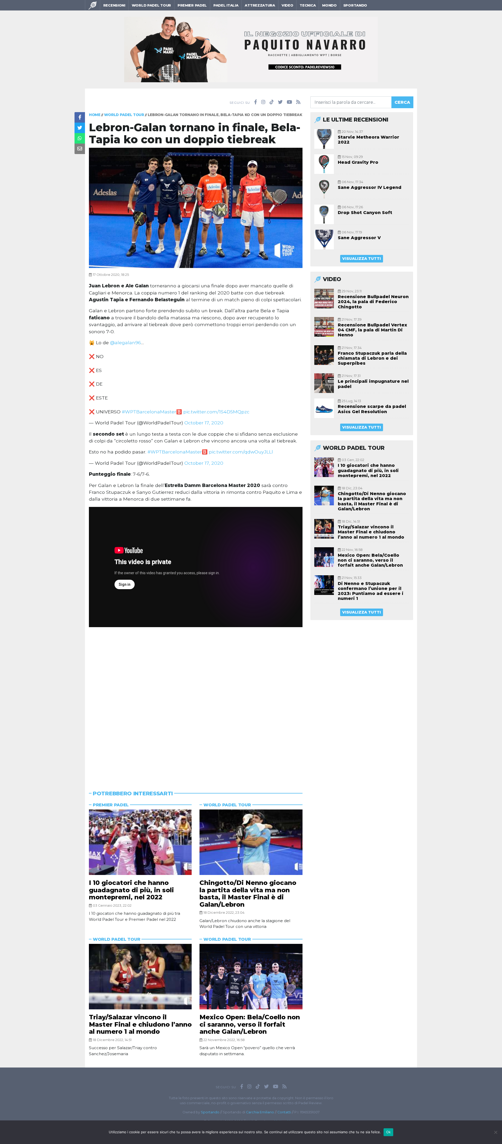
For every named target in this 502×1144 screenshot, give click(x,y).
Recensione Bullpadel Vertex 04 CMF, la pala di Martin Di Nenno (372, 329)
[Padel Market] (251, 49)
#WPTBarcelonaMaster (149, 411)
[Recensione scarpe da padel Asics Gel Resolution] (324, 408)
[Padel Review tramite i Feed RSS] (298, 102)
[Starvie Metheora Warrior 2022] (324, 139)
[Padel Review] (92, 5)
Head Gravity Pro (358, 162)
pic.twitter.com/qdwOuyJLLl (241, 452)
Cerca (402, 102)
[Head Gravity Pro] (324, 164)
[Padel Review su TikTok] (272, 102)
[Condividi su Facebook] (80, 117)
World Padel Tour (151, 5)
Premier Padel (192, 5)
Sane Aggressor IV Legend (369, 187)
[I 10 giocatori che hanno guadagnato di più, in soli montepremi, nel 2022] (140, 842)
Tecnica (308, 5)
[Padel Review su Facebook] (255, 102)
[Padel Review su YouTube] (289, 102)
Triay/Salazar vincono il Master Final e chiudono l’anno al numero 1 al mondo (140, 1024)
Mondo (329, 5)
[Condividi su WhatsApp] (80, 138)
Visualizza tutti (361, 258)
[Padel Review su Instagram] (263, 102)
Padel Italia (225, 5)
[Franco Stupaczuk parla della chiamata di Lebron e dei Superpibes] (324, 355)
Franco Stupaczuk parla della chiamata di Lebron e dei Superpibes (372, 358)
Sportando (355, 5)
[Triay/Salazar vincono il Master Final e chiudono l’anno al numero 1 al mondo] (140, 976)
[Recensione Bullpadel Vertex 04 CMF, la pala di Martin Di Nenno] (324, 327)
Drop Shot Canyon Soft (365, 212)
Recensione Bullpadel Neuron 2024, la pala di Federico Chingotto (373, 301)
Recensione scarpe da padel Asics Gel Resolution (372, 409)
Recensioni (114, 5)
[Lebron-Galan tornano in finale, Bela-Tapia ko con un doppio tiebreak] (196, 207)
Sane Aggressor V (359, 237)
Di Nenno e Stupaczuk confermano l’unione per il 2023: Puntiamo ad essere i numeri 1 (370, 591)
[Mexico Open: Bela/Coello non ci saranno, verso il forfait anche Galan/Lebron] (250, 976)
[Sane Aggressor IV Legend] (324, 189)
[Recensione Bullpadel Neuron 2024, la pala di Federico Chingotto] (324, 298)
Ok (388, 1132)
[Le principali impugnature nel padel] (324, 383)
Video (287, 5)
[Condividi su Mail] (80, 149)
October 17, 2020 (203, 422)
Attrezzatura (260, 5)
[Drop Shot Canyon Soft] (324, 214)
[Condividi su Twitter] (80, 128)
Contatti (284, 1112)
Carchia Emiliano (260, 1112)
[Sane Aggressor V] (324, 239)
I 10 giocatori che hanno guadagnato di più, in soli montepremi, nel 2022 (131, 890)
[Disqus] (196, 702)
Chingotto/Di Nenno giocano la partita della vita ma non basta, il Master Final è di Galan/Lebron (247, 893)
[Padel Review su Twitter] (280, 102)
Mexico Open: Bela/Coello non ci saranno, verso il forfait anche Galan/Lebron (249, 1024)
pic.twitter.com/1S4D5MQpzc (216, 411)
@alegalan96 (125, 342)
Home (94, 115)
